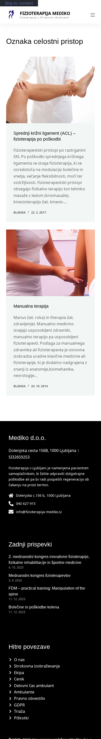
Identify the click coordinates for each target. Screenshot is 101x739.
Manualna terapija (31, 306)
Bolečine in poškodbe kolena (34, 607)
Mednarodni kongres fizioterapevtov (40, 575)
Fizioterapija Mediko (45, 13)
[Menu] (92, 15)
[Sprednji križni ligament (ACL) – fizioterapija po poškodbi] (50, 90)
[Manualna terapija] (50, 263)
